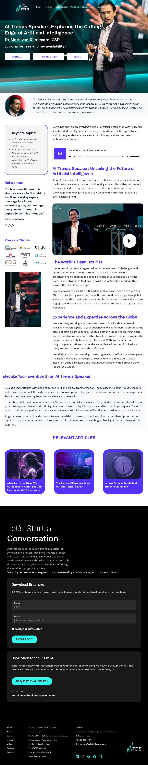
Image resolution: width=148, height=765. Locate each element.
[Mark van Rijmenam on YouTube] (88, 756)
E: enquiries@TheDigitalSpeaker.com (91, 744)
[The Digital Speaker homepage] (22, 7)
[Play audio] (70, 157)
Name (17, 603)
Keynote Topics (34, 732)
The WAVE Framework (37, 748)
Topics (48, 6)
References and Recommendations (43, 740)
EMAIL (77, 56)
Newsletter (88, 6)
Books (9, 736)
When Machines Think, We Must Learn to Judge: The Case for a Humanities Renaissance (25, 487)
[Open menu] (8, 7)
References (61, 6)
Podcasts (11, 748)
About (38, 6)
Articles (75, 6)
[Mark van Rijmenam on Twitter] (83, 756)
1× (122, 157)
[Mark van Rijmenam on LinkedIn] (77, 756)
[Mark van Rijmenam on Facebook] (94, 756)
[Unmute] (128, 157)
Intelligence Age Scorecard (39, 752)
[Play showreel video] (97, 229)
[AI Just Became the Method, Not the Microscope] (123, 465)
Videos (10, 744)
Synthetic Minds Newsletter (39, 744)
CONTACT (17, 56)
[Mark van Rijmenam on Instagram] (100, 756)
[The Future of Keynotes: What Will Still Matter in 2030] (74, 465)
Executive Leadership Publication (42, 728)
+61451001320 (48, 56)
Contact (101, 6)
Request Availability (32, 681)
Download (24, 639)
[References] (9, 227)
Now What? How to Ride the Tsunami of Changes (48, 736)
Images (10, 740)
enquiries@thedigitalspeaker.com (33, 695)
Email (17, 616)
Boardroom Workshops (37, 756)
